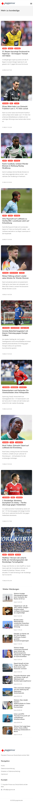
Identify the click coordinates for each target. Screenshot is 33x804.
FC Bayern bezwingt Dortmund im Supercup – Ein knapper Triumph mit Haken (15, 53)
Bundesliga (17, 48)
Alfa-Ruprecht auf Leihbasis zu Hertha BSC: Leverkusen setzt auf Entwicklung (15, 221)
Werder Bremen (13, 273)
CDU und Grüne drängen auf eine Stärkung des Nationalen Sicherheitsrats (22, 690)
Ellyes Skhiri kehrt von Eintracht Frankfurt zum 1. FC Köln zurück (15, 107)
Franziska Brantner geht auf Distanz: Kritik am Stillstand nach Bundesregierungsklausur (22, 678)
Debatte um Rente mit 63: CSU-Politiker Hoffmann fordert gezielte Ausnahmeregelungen (21, 637)
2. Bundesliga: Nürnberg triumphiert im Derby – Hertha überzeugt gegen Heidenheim (14, 502)
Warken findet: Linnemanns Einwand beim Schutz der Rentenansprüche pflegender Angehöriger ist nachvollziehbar (22, 652)
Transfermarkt (19, 442)
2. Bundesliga (6, 328)
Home (3, 766)
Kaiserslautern (14, 387)
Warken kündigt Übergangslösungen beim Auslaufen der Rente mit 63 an (21, 596)
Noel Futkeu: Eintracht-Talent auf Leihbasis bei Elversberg (15, 446)
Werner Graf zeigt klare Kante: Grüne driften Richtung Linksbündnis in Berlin (22, 728)
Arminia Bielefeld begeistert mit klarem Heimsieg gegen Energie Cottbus (15, 333)
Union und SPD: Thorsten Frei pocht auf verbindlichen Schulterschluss (22, 716)
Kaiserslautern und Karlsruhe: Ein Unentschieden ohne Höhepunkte (15, 391)
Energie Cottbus (24, 328)
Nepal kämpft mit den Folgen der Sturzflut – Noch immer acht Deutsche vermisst (21, 666)
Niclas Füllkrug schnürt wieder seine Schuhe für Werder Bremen (15, 277)
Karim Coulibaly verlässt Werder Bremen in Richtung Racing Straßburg (15, 166)
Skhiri (11, 103)
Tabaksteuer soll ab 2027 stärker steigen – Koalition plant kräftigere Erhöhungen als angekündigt (21, 609)
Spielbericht (19, 497)
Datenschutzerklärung (8, 768)
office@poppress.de (9, 789)
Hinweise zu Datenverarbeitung (10, 771)
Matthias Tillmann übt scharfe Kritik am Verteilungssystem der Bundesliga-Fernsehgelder (15, 560)
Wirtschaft (18, 554)
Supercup (10, 48)
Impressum (4, 774)
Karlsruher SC (23, 387)
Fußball (4, 48)
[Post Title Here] (8, 598)
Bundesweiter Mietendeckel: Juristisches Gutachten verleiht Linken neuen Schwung (21, 623)
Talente (11, 442)
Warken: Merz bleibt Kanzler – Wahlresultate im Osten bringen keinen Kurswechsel (22, 703)
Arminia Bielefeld (15, 328)
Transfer (17, 103)
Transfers (22, 273)
